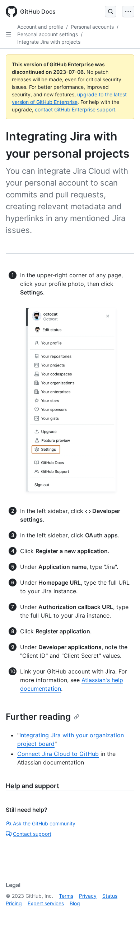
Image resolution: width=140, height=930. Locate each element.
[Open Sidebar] (8, 34)
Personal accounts (92, 27)
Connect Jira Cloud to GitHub (58, 753)
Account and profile (40, 27)
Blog (75, 903)
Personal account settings (47, 34)
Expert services (46, 903)
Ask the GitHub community (44, 823)
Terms (66, 896)
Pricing (14, 903)
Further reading (38, 716)
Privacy (88, 896)
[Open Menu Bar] (128, 11)
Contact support (32, 834)
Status (109, 896)
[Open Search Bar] (110, 11)
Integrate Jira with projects (48, 42)
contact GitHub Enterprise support (75, 109)
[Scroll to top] (124, 914)
